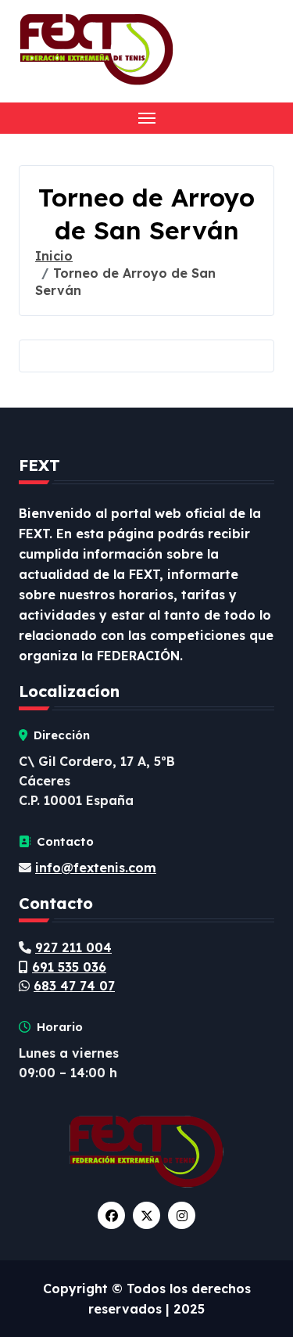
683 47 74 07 (74, 986)
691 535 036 (69, 967)
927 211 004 (73, 947)
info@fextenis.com (95, 867)
